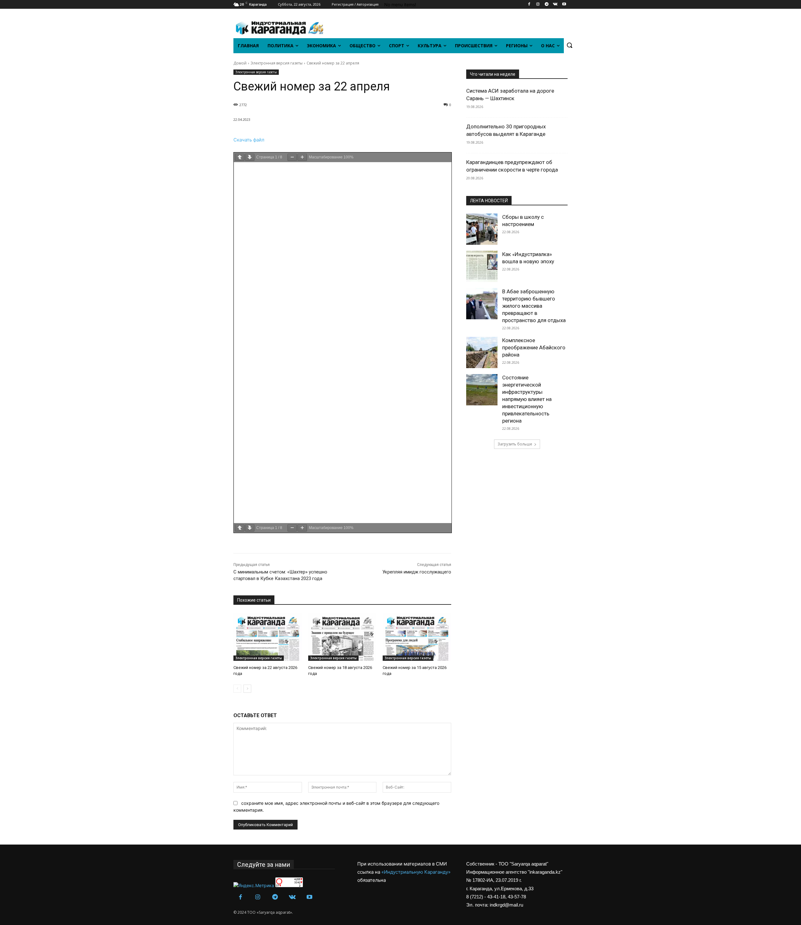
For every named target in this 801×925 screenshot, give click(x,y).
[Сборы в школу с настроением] (481, 229)
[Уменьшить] (292, 157)
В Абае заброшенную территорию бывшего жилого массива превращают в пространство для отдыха (534, 305)
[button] (569, 45)
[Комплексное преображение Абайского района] (481, 352)
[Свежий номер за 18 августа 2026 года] (342, 637)
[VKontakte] (555, 4)
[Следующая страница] (249, 157)
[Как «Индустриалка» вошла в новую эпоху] (481, 266)
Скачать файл (248, 140)
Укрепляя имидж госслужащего (416, 572)
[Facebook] (529, 4)
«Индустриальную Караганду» (416, 872)
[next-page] (247, 689)
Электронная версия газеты (277, 63)
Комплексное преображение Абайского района (533, 347)
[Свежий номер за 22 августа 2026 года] (267, 637)
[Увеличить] (302, 157)
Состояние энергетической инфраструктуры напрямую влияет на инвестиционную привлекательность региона (527, 399)
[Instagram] (538, 4)
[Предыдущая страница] (239, 157)
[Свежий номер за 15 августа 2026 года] (417, 637)
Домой (240, 63)
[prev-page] (237, 689)
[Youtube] (564, 4)
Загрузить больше (514, 444)
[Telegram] (546, 4)
